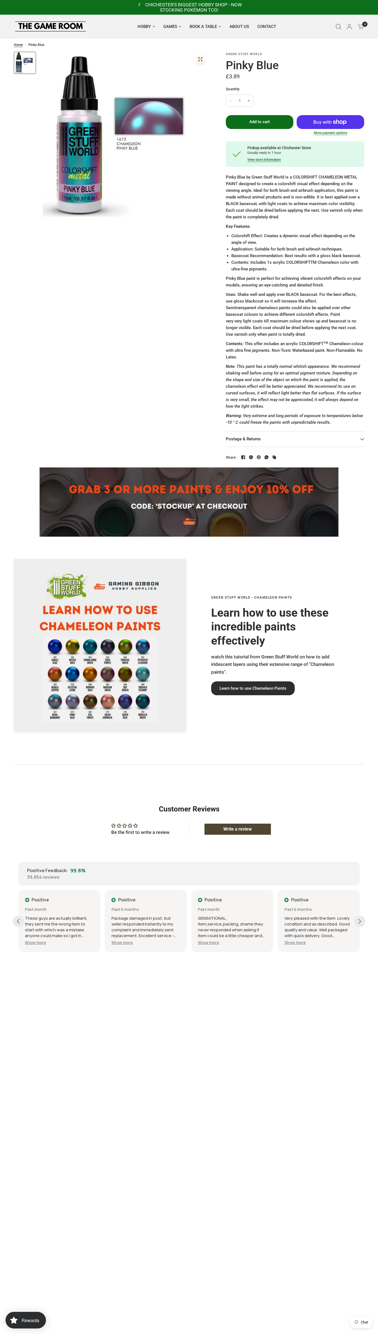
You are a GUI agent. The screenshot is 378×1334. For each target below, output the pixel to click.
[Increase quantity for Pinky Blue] (248, 101)
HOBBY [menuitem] (144, 26)
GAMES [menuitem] (170, 26)
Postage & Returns (243, 438)
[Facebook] (243, 457)
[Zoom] (200, 59)
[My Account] (349, 26)
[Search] (338, 26)
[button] (253, 688)
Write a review (237, 829)
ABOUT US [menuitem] (239, 26)
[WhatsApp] (266, 457)
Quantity (232, 89)
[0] (359, 26)
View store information (264, 159)
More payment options (330, 133)
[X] (251, 457)
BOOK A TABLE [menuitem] (203, 26)
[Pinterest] (258, 457)
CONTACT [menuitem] (266, 26)
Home (18, 45)
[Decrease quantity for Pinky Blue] (230, 101)
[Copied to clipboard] (274, 457)
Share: (231, 457)
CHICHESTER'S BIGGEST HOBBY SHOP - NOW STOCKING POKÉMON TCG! (193, 7)
